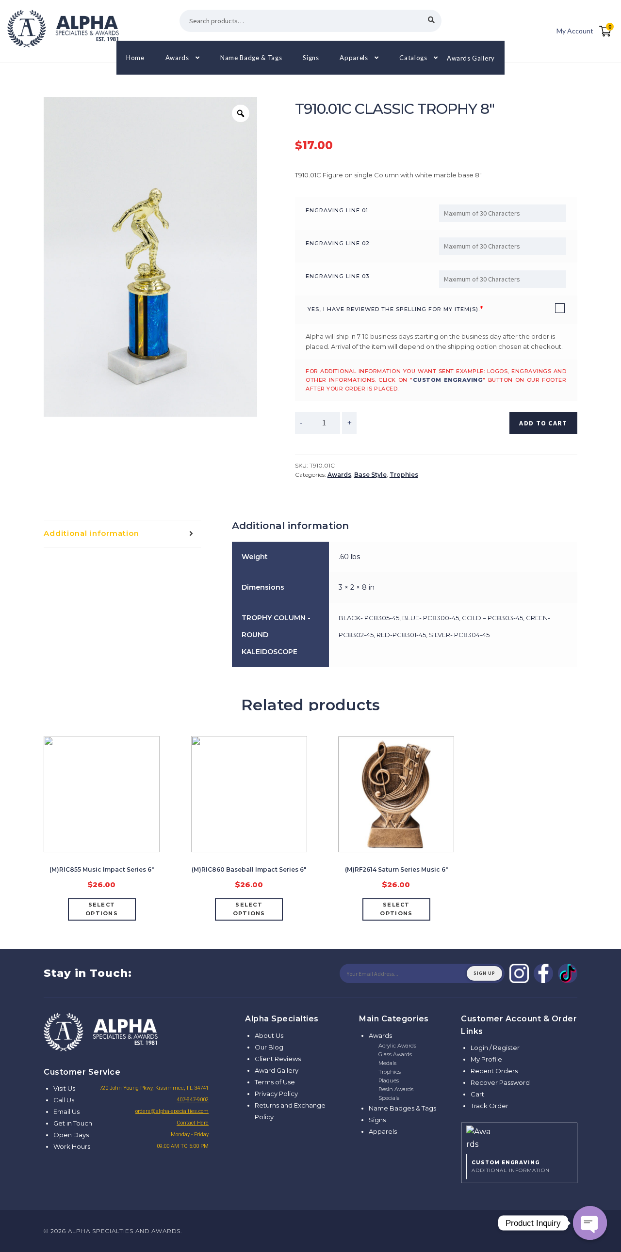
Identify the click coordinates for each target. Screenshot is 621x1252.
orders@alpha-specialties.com (172, 1111)
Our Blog (269, 1047)
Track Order (489, 1106)
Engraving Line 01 (337, 210)
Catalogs (413, 58)
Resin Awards (395, 1089)
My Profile (486, 1059)
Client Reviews (278, 1059)
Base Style (370, 474)
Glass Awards (395, 1054)
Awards (177, 58)
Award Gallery (276, 1070)
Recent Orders (494, 1071)
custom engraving (448, 379)
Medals (387, 1063)
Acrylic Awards (397, 1045)
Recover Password (500, 1082)
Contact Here (193, 1123)
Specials (388, 1098)
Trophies (404, 474)
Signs (311, 58)
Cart (477, 1094)
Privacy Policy (276, 1093)
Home (135, 58)
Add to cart (543, 423)
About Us (269, 1035)
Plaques (388, 1080)
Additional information (91, 533)
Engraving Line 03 (337, 276)
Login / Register (495, 1047)
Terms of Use (275, 1082)
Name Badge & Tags (251, 58)
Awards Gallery (471, 58)
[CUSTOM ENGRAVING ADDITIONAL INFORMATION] (519, 1137)
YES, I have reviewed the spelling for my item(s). (394, 309)
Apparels (354, 58)
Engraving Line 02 (338, 243)
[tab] (122, 533)
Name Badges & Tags (402, 1108)
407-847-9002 (193, 1099)
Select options (101, 909)
